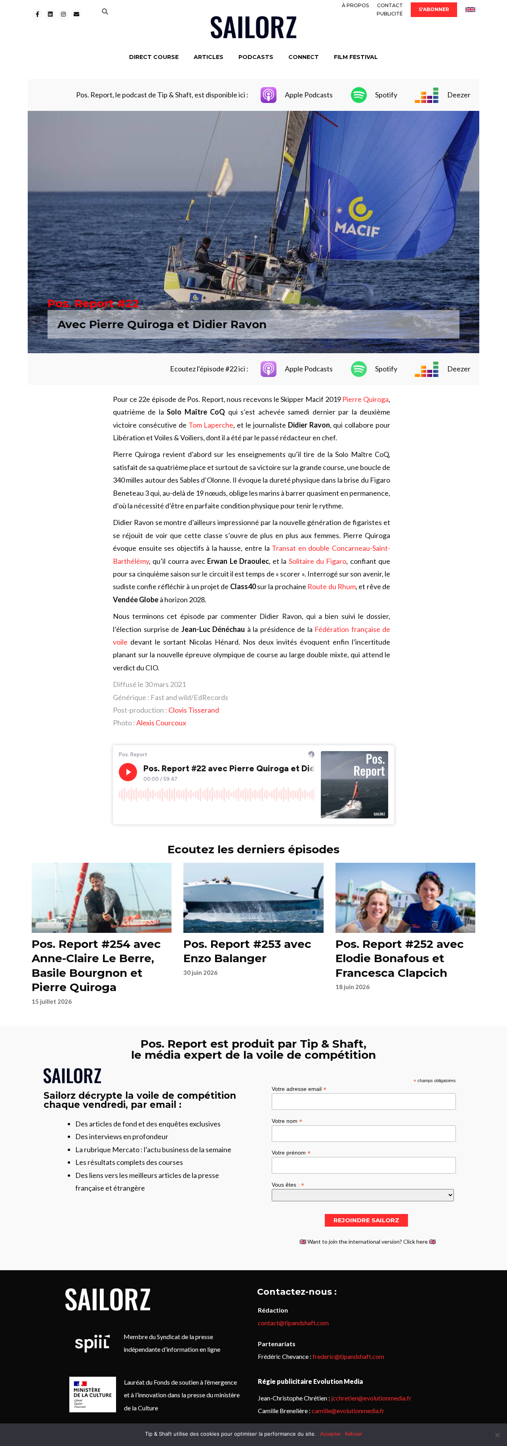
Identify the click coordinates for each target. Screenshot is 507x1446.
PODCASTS (255, 57)
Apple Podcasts (309, 94)
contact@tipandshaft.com (293, 1322)
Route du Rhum (331, 586)
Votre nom (287, 1120)
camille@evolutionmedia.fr (348, 1410)
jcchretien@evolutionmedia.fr (371, 1398)
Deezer (459, 94)
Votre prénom (291, 1152)
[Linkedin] (50, 14)
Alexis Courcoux (161, 722)
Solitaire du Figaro (318, 561)
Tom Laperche (211, 424)
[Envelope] (76, 14)
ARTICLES (208, 57)
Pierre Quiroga (365, 399)
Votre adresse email (299, 1088)
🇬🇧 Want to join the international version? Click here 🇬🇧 (367, 1241)
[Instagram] (63, 14)
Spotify (386, 94)
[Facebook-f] (37, 14)
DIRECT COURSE (154, 57)
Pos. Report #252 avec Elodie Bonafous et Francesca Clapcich (399, 958)
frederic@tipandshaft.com (348, 1356)
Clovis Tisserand (193, 710)
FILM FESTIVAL (356, 57)
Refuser (353, 1434)
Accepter (330, 1434)
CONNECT (303, 57)
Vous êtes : (288, 1184)
